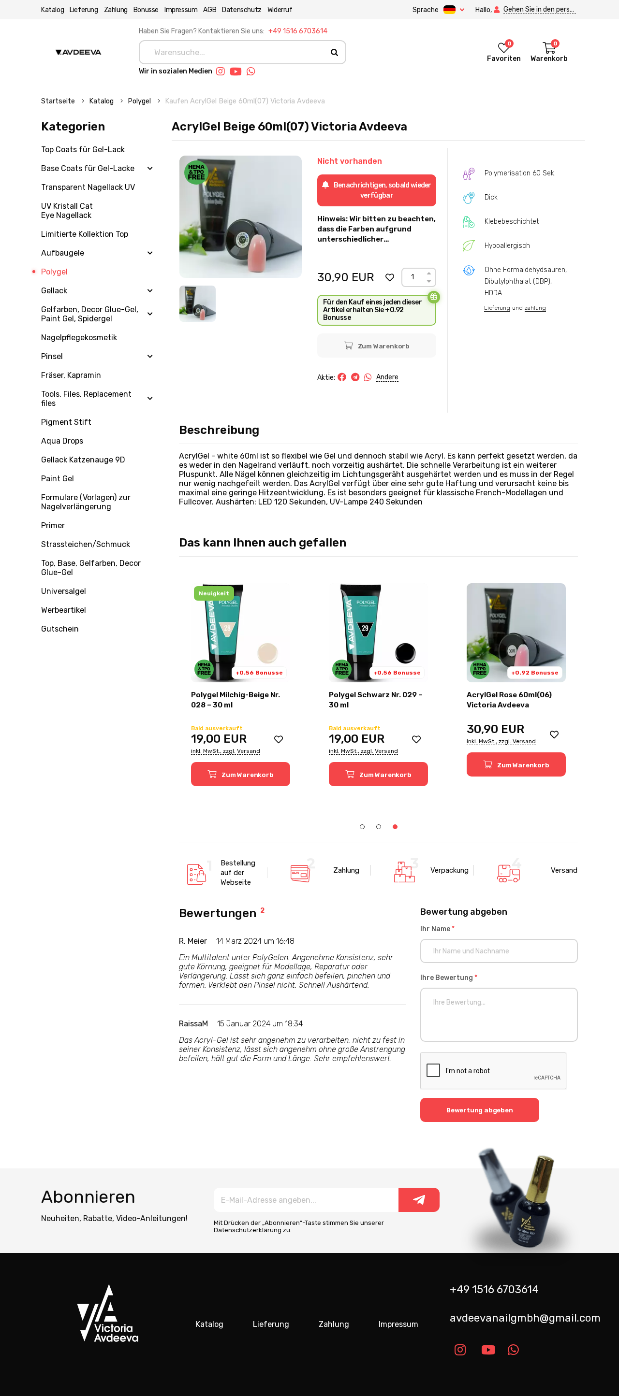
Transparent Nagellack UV (88, 187)
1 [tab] (362, 827)
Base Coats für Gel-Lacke (87, 168)
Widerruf (280, 10)
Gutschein (60, 628)
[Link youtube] (238, 71)
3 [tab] (395, 827)
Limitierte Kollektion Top (84, 234)
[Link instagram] (223, 71)
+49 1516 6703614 (297, 31)
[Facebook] (342, 377)
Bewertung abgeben (479, 1110)
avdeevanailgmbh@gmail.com (517, 1317)
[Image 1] (197, 303)
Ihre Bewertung (448, 978)
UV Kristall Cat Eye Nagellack (67, 210)
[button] (390, 277)
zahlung (535, 307)
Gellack (54, 290)
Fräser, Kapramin (71, 375)
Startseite (59, 101)
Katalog (52, 10)
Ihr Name (437, 929)
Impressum (180, 10)
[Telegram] (355, 377)
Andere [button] (387, 377)
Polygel (140, 101)
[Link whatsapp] (253, 71)
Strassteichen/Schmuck (85, 544)
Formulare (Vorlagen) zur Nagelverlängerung (86, 502)
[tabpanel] (240, 685)
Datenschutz (242, 10)
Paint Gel (57, 478)
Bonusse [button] (146, 10)
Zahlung (116, 10)
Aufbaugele (62, 253)
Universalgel (63, 591)
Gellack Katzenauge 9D (83, 459)
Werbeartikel (63, 610)
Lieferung (84, 10)
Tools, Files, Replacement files (86, 398)
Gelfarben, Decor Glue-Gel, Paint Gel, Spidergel (89, 314)
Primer (53, 525)
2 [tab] (378, 827)
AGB (209, 10)
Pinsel (52, 356)
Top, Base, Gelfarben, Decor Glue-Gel (91, 568)
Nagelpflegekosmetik (79, 337)
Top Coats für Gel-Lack (83, 149)
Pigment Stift (66, 422)
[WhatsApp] (368, 377)
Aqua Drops (62, 441)
